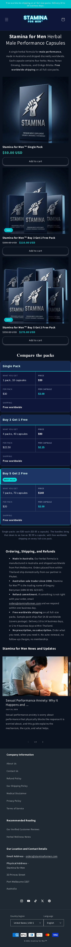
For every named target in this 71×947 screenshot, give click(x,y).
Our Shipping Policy (17, 785)
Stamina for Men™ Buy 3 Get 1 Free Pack (28, 238)
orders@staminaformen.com (25, 603)
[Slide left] (28, 742)
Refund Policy (14, 778)
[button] (6, 19)
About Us (12, 763)
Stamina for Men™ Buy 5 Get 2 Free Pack (28, 327)
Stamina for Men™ (39, 941)
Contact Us (12, 770)
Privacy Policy (14, 800)
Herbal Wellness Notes (19, 836)
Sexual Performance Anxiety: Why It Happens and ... (32, 702)
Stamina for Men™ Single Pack (22, 147)
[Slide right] (42, 742)
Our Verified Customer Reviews (23, 829)
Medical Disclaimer (17, 793)
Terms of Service (15, 808)
